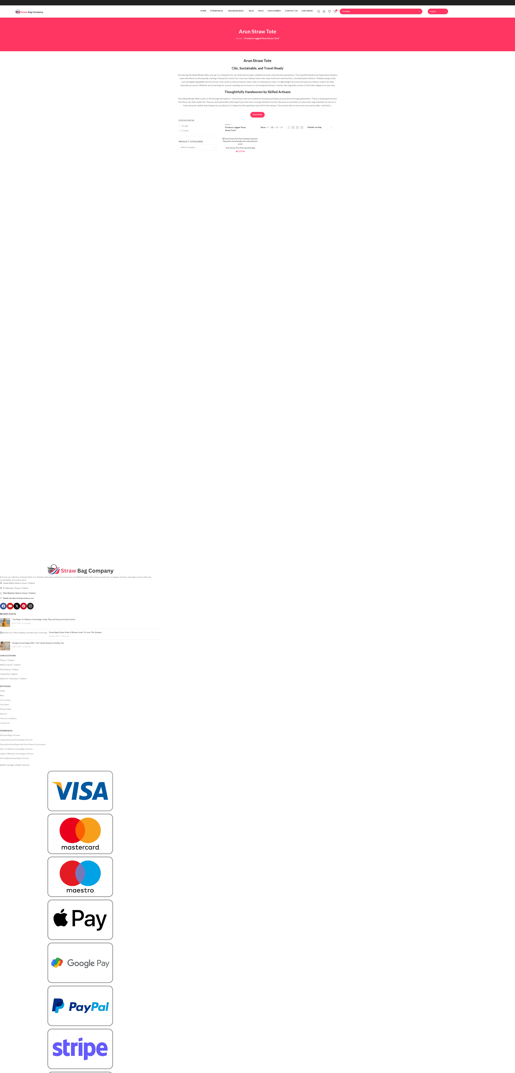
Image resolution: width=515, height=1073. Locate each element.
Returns (3, 714)
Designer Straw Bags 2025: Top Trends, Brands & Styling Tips (38, 643)
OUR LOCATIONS (8, 655)
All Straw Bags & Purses (10, 735)
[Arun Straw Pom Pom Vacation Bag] (240, 141)
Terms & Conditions (8, 718)
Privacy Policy (5, 709)
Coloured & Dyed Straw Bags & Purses (16, 740)
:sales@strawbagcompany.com (18, 598)
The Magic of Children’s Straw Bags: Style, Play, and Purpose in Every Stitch (43, 619)
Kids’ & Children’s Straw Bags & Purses (16, 749)
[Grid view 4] (301, 127)
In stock (185, 130)
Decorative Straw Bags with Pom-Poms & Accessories (23, 744)
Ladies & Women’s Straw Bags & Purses (16, 753)
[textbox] (198, 147)
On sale (185, 126)
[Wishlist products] (329, 11)
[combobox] (198, 147)
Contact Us (5, 723)
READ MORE (257, 115)
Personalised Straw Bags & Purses (14, 758)
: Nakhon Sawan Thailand (19, 593)
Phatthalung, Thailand (9, 669)
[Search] (318, 11)
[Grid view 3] (297, 127)
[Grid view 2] (293, 127)
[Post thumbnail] (5, 622)
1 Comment (26, 623)
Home (239, 38)
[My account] (324, 11)
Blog (2, 695)
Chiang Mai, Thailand (8, 674)
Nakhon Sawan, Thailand (10, 665)
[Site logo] (29, 11)
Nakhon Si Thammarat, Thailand (13, 678)
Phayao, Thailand (7, 660)
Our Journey (5, 700)
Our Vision (4, 704)
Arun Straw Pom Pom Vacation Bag (240, 148)
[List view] (289, 127)
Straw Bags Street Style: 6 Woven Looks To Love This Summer (75, 632)
